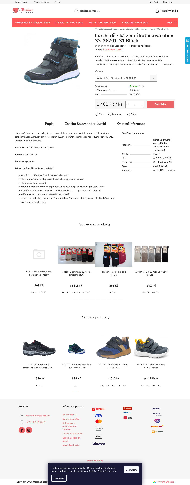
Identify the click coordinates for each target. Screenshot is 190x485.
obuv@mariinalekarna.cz (38, 415)
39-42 (33, 292)
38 (35, 385)
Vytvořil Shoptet (165, 481)
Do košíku (160, 104)
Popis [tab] (49, 123)
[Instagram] (29, 430)
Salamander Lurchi (112, 49)
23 (124, 385)
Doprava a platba (41, 2)
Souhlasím (131, 469)
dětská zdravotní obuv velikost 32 (161, 147)
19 (101, 385)
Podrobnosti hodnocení (139, 45)
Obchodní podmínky (72, 433)
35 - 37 (65, 292)
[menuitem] (32, 22)
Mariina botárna (95, 460)
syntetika (170, 170)
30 (142, 385)
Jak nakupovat (21, 2)
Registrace (167, 2)
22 (118, 385)
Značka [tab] (85, 123)
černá (164, 166)
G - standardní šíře (163, 162)
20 (75, 385)
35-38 (145, 292)
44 (41, 385)
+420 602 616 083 (36, 422)
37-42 (113, 292)
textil (156, 170)
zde (115, 471)
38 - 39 (76, 292)
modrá (156, 166)
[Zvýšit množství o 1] (142, 104)
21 (113, 385)
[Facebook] (22, 430)
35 (147, 385)
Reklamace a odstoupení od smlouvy (69, 426)
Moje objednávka (70, 445)
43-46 (43, 292)
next (173, 269)
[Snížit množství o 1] (128, 104)
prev (17, 269)
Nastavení (59, 478)
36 (153, 385)
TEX (162, 170)
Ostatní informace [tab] (131, 123)
